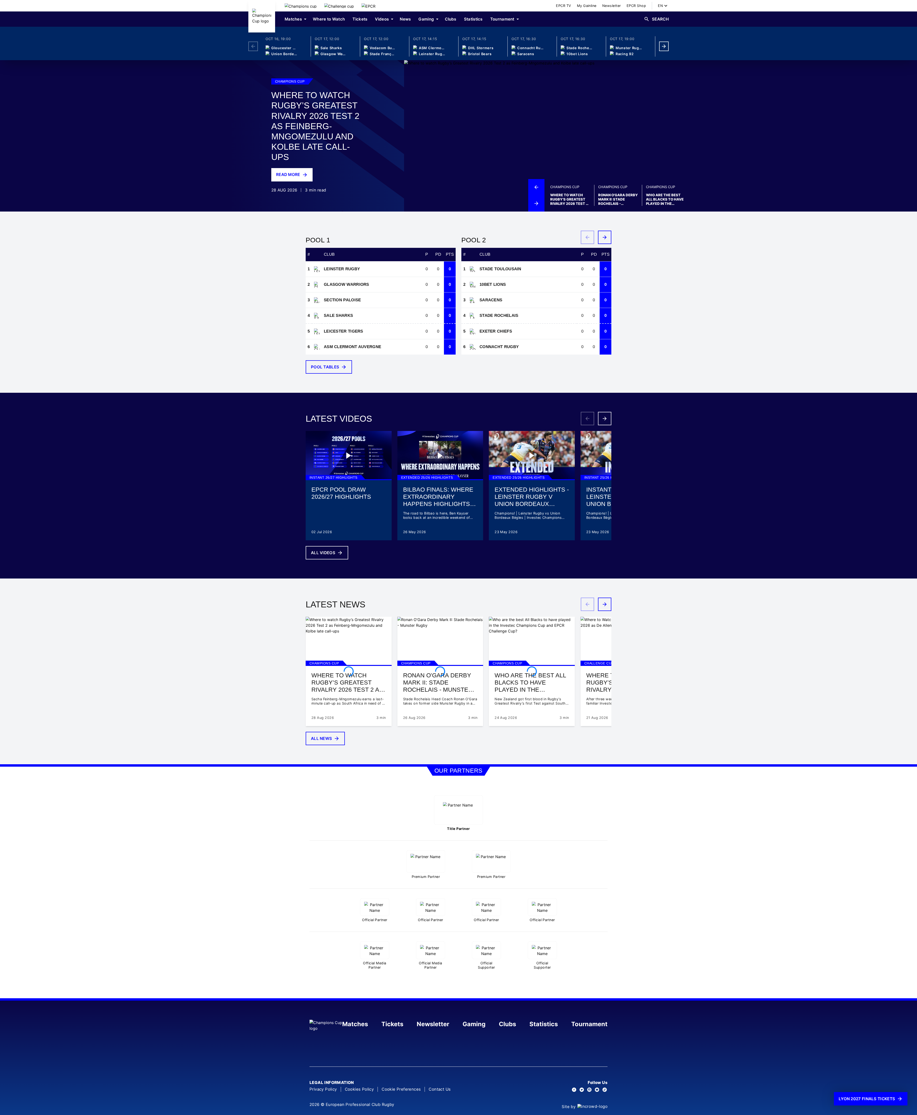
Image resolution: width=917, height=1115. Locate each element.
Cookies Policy (359, 1089)
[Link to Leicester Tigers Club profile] (317, 331)
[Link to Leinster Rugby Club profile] (317, 269)
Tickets (392, 1024)
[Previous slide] (536, 187)
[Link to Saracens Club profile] (472, 300)
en (660, 6)
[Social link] (574, 1090)
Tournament (589, 1024)
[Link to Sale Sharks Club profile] (317, 316)
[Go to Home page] (261, 16)
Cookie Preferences (401, 1089)
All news (321, 738)
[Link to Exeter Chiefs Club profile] (472, 331)
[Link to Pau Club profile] (317, 300)
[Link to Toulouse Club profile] (472, 269)
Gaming (474, 1024)
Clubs (507, 1024)
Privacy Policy (323, 1089)
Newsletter (433, 1024)
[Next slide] (664, 46)
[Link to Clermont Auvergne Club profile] (317, 347)
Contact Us (440, 1089)
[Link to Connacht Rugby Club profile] (472, 347)
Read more (288, 174)
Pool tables (325, 367)
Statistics (543, 1024)
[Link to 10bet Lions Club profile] (472, 284)
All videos (323, 552)
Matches (355, 1024)
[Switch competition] (300, 5)
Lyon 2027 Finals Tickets (867, 1098)
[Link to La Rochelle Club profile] (472, 316)
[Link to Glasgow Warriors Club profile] (317, 284)
